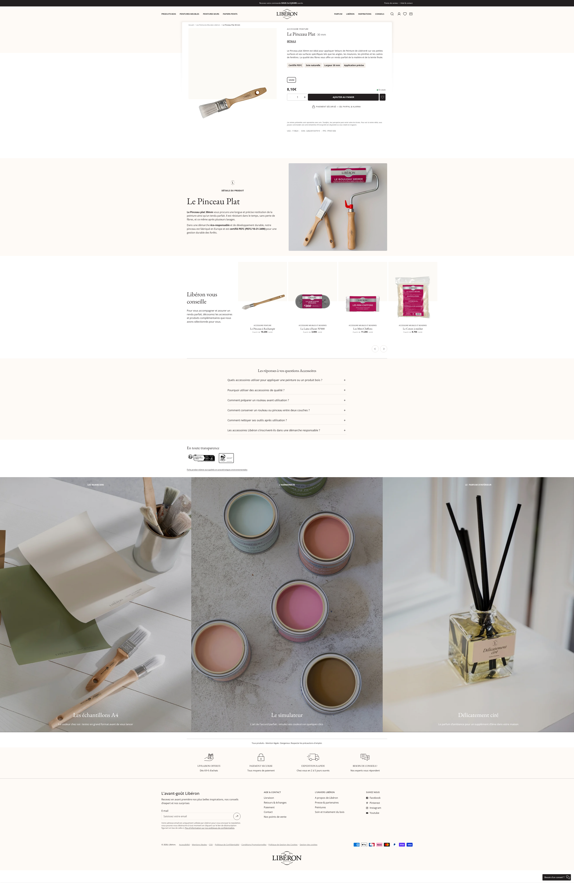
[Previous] (375, 348)
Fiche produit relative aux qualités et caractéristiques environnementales (217, 469)
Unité (291, 79)
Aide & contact (406, 3)
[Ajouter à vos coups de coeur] (383, 97)
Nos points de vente (275, 816)
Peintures (320, 807)
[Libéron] (287, 14)
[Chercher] (392, 13)
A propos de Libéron (326, 797)
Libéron (172, 844)
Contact (268, 812)
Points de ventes (391, 3)
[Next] (383, 348)
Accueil (191, 25)
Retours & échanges (275, 802)
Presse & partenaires (327, 802)
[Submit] (237, 816)
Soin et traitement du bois (329, 812)
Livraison (269, 797)
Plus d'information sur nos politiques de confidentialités (209, 828)
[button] (410, 13)
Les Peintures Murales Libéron (208, 25)
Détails (291, 41)
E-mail (164, 810)
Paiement (269, 807)
